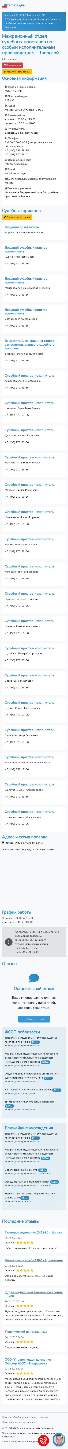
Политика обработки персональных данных (25, 1417)
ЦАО (42, 15)
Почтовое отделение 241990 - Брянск (33, 1232)
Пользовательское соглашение (18, 1421)
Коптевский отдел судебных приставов (28, 1089)
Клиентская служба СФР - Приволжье (34, 1260)
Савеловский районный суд (21, 1169)
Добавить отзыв (34, 1019)
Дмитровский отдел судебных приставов (29, 1101)
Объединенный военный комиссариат (27, 1181)
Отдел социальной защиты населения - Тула (34, 1294)
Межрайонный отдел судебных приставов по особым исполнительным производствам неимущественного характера (31, 1057)
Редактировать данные (18, 71)
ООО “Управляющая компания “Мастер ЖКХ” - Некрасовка (28, 1361)
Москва (31, 15)
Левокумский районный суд (26, 1332)
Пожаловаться (13, 65)
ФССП (20, 15)
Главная (8, 15)
